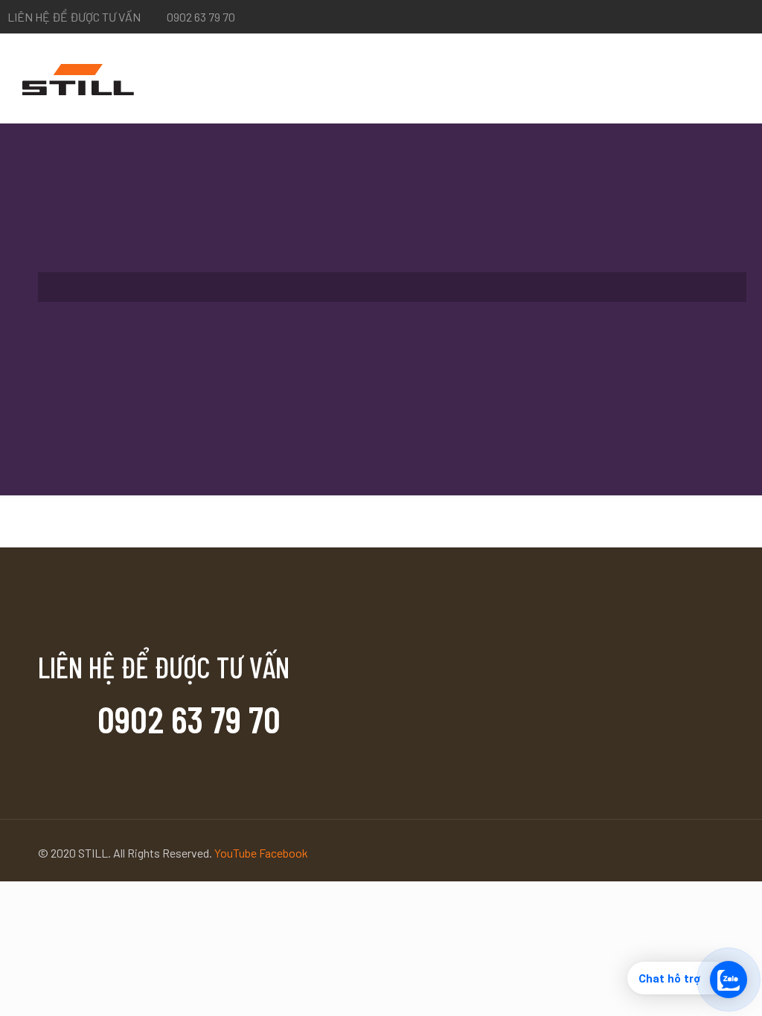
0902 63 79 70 (201, 17)
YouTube (236, 853)
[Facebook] (726, 17)
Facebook (283, 853)
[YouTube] (747, 17)
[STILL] (78, 78)
